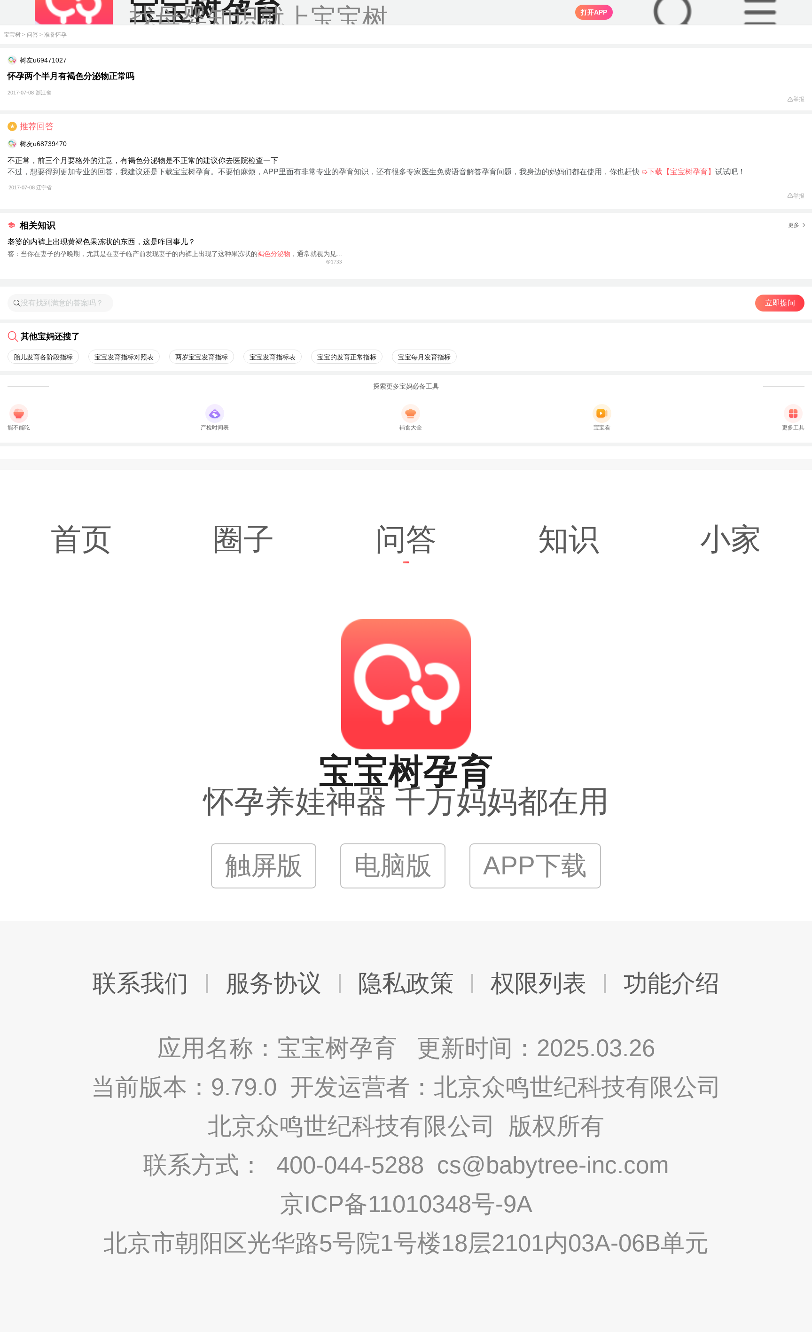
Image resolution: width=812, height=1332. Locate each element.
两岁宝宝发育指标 (201, 357)
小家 (730, 539)
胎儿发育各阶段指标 (43, 357)
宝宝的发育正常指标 (346, 357)
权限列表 (538, 983)
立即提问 (780, 303)
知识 (568, 539)
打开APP (594, 12)
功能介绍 (671, 983)
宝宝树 (12, 34)
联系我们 (140, 983)
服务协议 (273, 983)
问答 (32, 34)
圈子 (243, 539)
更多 (793, 225)
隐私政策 (406, 983)
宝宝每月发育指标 (424, 357)
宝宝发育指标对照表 (124, 357)
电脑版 (393, 865)
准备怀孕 (55, 34)
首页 (81, 539)
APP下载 (535, 865)
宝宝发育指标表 (273, 357)
